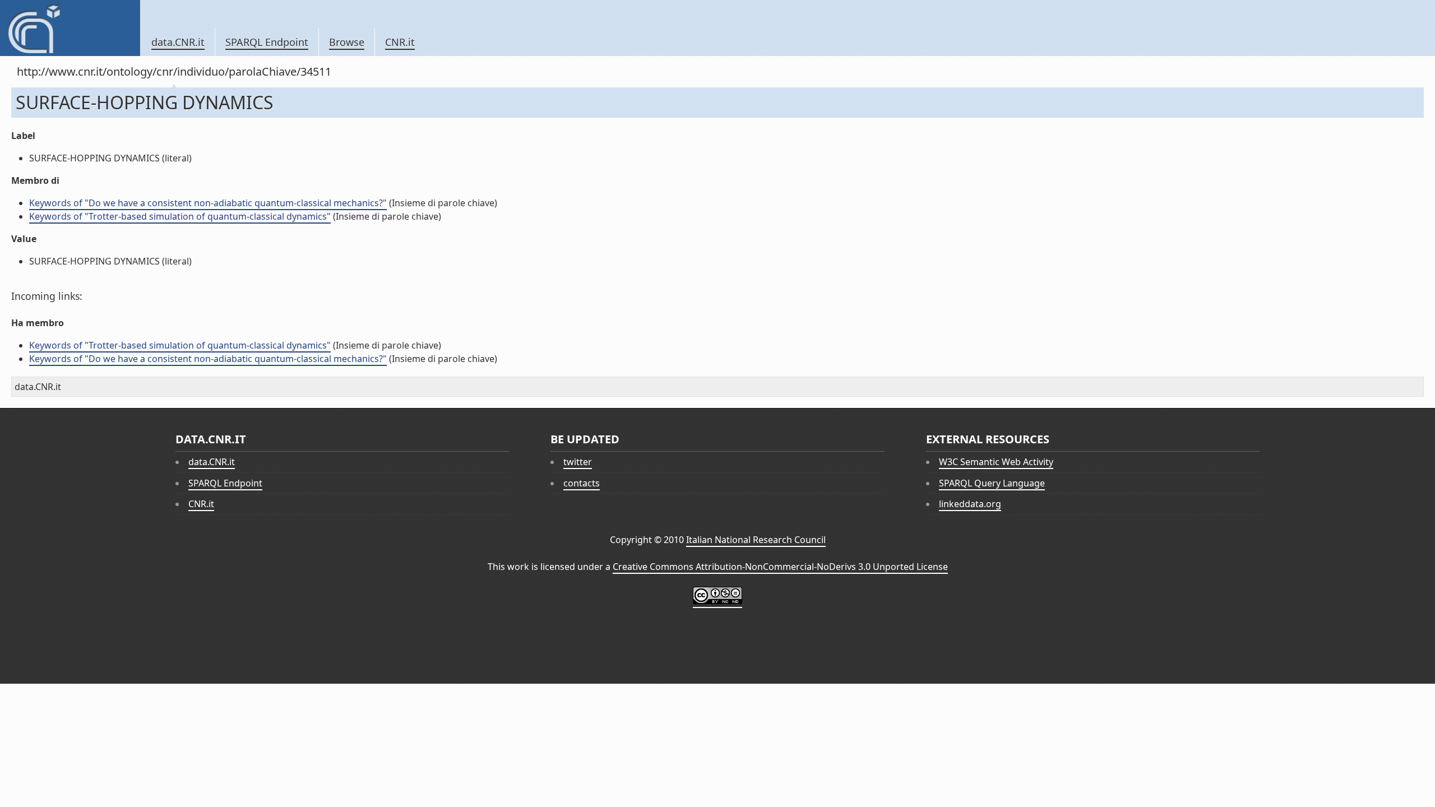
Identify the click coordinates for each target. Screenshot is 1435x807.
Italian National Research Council (756, 540)
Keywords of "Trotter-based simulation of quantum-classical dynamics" (180, 216)
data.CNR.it (178, 42)
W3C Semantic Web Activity (996, 462)
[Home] (70, 28)
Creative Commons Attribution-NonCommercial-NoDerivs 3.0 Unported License (780, 566)
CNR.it (400, 42)
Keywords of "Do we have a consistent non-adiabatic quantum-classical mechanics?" (208, 203)
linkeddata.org (970, 504)
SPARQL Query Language (992, 483)
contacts (581, 483)
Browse (346, 42)
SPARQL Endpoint (266, 42)
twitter (577, 462)
